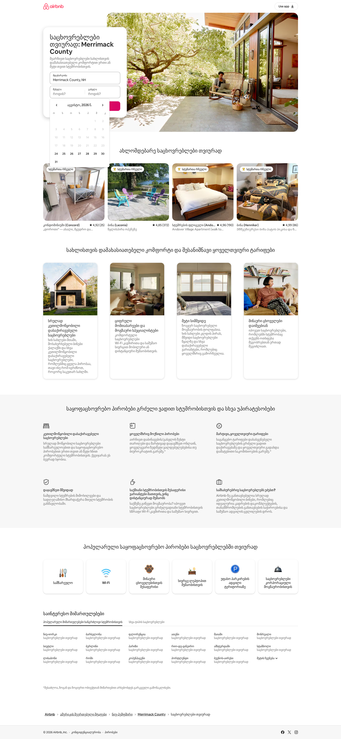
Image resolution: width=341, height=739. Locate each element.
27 (79, 153)
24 (56, 153)
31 (56, 162)
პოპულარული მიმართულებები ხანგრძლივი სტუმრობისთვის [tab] (82, 622)
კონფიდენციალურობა (86, 732)
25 (63, 153)
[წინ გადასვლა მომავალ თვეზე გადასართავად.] (102, 105)
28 (87, 153)
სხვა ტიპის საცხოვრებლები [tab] (146, 622)
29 (95, 153)
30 (103, 153)
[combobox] (85, 79)
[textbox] (67, 93)
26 (71, 153)
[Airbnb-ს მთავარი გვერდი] (53, 6)
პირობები (111, 732)
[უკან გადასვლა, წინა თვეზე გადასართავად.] (57, 105)
